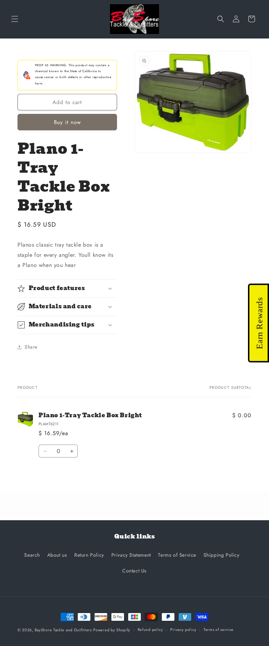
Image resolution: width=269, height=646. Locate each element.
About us (57, 554)
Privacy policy (183, 629)
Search (32, 554)
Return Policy (89, 554)
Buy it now (67, 122)
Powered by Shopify (111, 630)
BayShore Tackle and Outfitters (63, 630)
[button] (14, 19)
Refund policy (150, 629)
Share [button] (31, 346)
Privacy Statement (131, 554)
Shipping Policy (222, 554)
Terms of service (219, 629)
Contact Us (134, 570)
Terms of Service (177, 554)
